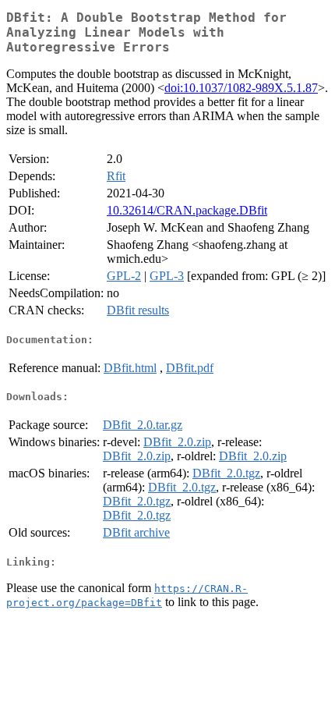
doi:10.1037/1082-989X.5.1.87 (241, 87)
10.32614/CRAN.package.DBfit (187, 210)
